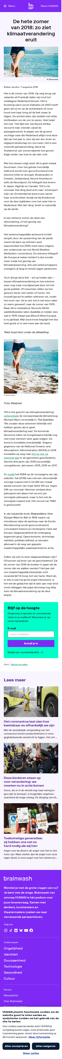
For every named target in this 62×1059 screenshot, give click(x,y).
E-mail (12, 628)
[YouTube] (26, 930)
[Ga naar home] (31, 6)
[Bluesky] (21, 930)
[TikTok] (11, 930)
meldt (11, 474)
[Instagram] (6, 930)
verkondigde (11, 415)
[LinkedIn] (16, 930)
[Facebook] (31, 930)
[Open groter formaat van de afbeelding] (31, 366)
